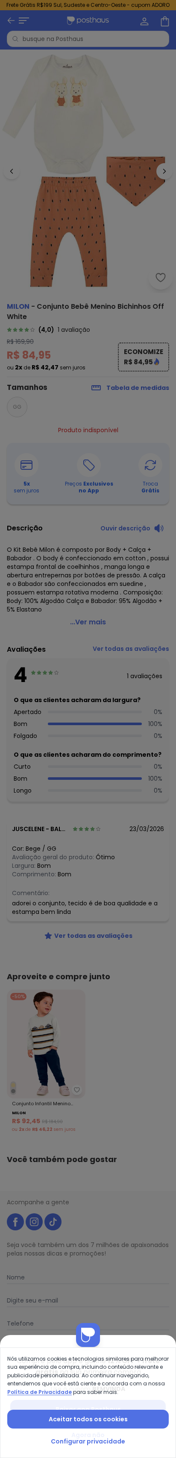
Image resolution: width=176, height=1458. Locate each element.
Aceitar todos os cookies (88, 1419)
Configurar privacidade (88, 1441)
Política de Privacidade (39, 1392)
